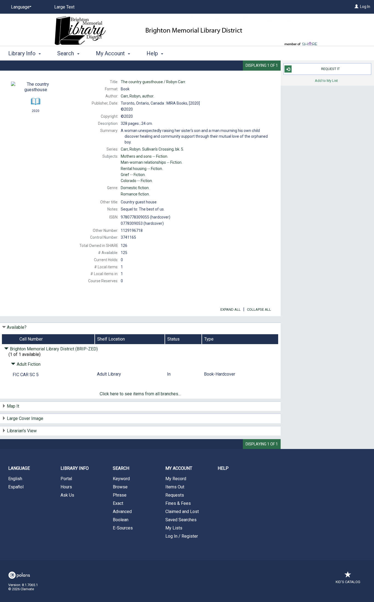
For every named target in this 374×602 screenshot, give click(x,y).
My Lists (173, 528)
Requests (174, 495)
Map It (13, 406)
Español (16, 486)
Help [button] (152, 53)
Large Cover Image (25, 418)
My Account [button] (111, 53)
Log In (365, 6)
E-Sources (123, 528)
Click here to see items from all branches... (140, 393)
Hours (66, 486)
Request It (330, 69)
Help (223, 468)
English (15, 478)
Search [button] (66, 53)
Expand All (230, 309)
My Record (175, 478)
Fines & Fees (178, 503)
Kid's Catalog (348, 582)
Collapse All (259, 309)
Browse (120, 486)
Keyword (121, 478)
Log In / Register (181, 536)
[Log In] (356, 6)
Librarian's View (22, 430)
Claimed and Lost (182, 511)
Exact (118, 503)
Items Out (174, 486)
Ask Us (67, 495)
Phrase (119, 495)
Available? (17, 327)
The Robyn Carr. (153, 82)
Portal (66, 478)
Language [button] (19, 468)
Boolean (120, 519)
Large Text (64, 7)
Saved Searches (181, 519)
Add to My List (326, 80)
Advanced (122, 511)
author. (137, 96)
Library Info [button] (22, 53)
